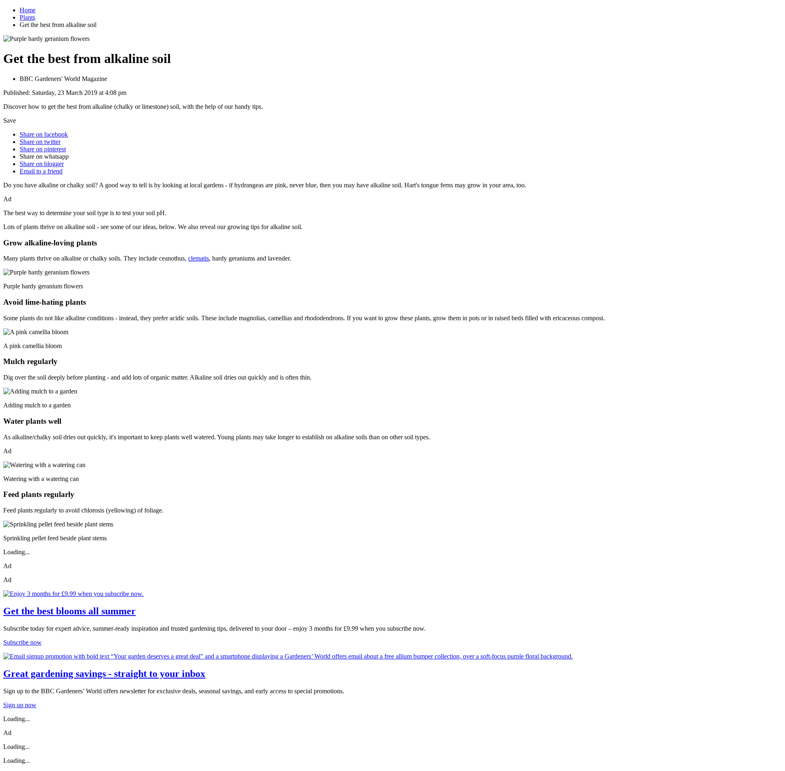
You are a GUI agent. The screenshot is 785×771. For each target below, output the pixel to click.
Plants (27, 17)
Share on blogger (42, 163)
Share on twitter (40, 141)
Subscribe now (22, 642)
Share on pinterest (43, 149)
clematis (198, 258)
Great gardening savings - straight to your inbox (104, 673)
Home (28, 10)
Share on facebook (44, 134)
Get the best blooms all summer (69, 611)
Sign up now (19, 704)
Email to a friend (41, 171)
